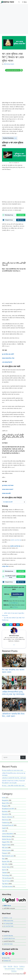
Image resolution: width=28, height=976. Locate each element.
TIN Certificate (6, 878)
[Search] (23, 757)
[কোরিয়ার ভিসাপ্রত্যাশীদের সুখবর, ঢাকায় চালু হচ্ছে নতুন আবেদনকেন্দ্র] (14, 688)
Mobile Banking (6, 836)
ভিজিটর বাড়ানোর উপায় (8, 920)
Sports (4, 870)
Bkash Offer (5, 803)
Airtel (3, 797)
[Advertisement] (14, 19)
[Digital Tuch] (7, 2)
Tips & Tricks (6, 881)
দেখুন (15, 138)
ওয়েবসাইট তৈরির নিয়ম (8, 936)
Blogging (4, 806)
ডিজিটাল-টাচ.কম (7, 905)
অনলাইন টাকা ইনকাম (8, 944)
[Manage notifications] (25, 973)
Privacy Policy (20, 968)
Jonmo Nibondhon (7, 833)
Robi (3, 858)
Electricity (5, 820)
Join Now (21, 215)
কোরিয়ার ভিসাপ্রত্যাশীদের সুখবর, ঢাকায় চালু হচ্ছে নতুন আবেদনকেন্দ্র (13, 693)
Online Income (6, 850)
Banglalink (5, 800)
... (14, 644)
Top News (5, 883)
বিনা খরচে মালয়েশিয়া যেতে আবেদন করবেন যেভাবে (12, 770)
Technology (5, 875)
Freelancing (5, 822)
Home (4, 966)
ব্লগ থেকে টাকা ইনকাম (8, 926)
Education (5, 814)
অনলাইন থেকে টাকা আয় (15, 540)
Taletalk (4, 872)
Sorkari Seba (6, 867)
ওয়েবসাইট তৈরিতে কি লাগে (9, 938)
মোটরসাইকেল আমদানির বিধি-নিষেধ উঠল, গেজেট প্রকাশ (13, 715)
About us (16, 966)
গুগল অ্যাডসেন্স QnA (8, 923)
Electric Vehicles (7, 817)
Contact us (22, 966)
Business (4, 811)
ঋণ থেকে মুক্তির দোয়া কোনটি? (8, 501)
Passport (5, 853)
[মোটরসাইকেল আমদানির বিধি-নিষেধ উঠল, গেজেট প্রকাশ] (14, 710)
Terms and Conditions (10, 968)
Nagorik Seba (6, 845)
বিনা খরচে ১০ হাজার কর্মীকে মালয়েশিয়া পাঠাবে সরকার (13, 785)
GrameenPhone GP (8, 825)
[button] (19, 2)
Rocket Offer (6, 861)
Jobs (3, 831)
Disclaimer (14, 971)
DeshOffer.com (17, 594)
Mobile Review (6, 839)
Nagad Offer (6, 842)
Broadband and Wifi (8, 808)
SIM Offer (5, 864)
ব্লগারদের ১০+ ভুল (8, 918)
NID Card (5, 847)
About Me (6, 958)
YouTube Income (7, 886)
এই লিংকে (15, 607)
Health (4, 828)
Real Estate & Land (8, 856)
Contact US (7, 960)
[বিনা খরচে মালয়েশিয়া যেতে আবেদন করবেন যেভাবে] (14, 666)
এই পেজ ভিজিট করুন (13, 603)
